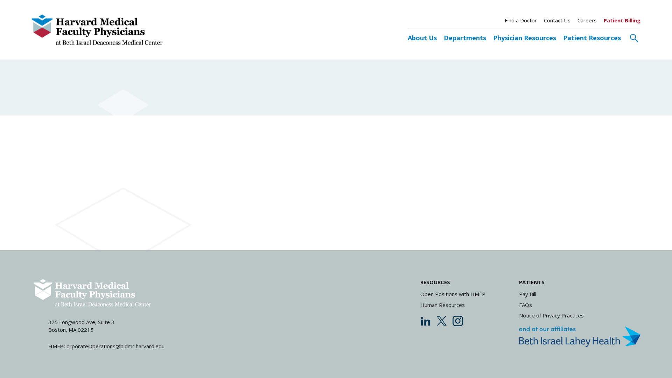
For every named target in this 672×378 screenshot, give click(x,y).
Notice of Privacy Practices (551, 315)
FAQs (525, 304)
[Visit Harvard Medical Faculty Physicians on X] (441, 321)
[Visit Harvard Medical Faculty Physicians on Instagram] (458, 321)
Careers (587, 20)
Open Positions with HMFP (452, 294)
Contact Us (557, 20)
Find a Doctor (521, 20)
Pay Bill (527, 294)
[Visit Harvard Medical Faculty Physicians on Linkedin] (425, 321)
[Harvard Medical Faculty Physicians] (97, 30)
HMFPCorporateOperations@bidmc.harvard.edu (106, 346)
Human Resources (442, 304)
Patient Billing (622, 20)
